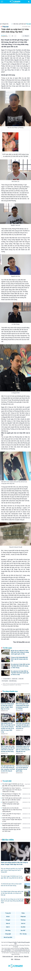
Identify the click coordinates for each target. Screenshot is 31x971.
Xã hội (8, 916)
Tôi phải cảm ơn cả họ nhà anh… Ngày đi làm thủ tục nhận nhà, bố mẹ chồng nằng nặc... (16, 809)
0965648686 (7, 949)
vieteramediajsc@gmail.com (22, 949)
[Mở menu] (2, 1)
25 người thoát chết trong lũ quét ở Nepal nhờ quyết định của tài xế (16, 824)
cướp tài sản (14, 678)
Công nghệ (8, 934)
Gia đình (23, 927)
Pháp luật (23, 916)
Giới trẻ (23, 923)
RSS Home (17, 959)
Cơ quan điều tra (7, 678)
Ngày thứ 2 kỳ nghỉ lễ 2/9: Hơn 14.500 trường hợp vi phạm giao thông (16, 803)
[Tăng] (15, 36)
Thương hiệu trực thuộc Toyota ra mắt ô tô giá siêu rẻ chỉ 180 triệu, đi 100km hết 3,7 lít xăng (16, 789)
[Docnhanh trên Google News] (4, 36)
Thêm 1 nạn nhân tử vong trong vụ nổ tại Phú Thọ (16, 814)
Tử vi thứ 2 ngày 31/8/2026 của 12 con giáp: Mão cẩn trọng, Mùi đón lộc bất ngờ (16, 784)
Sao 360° (23, 930)
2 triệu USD (21, 678)
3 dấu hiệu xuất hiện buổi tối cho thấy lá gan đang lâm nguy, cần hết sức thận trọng (16, 829)
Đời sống (7, 930)
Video (23, 913)
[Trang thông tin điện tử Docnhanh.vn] (15, 1)
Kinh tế (8, 923)
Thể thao (23, 920)
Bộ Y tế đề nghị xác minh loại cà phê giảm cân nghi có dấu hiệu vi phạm (16, 798)
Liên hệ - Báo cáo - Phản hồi (21, 956)
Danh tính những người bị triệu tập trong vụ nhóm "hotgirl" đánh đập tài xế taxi (16, 819)
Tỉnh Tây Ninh (5, 680)
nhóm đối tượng (12, 680)
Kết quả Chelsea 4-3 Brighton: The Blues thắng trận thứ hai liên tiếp (16, 794)
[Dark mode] (29, 1)
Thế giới (8, 920)
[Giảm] (9, 36)
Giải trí (8, 927)
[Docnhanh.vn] (15, 966)
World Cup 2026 (8, 937)
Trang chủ (8, 913)
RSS (12, 959)
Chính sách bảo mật (7, 956)
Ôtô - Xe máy (23, 934)
